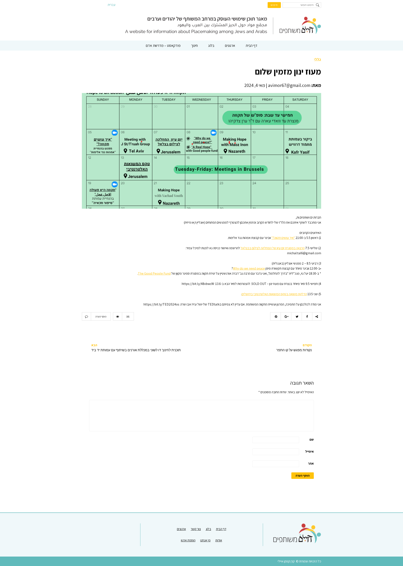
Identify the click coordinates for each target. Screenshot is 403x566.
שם (312, 439)
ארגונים (230, 45)
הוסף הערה (100, 316)
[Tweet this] (296, 316)
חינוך (194, 45)
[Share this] (307, 316)
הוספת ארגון (188, 540)
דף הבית (251, 45)
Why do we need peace (249, 268)
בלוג (211, 45)
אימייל (309, 451)
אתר (311, 463)
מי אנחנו (205, 540)
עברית (111, 5)
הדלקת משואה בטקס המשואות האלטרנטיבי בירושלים (274, 294)
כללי (317, 59)
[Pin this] (275, 316)
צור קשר (196, 529)
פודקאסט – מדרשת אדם (163, 45)
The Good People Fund (154, 273)
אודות (218, 540)
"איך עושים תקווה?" (283, 238)
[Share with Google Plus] (286, 316)
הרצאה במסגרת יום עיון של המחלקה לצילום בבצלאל (273, 248)
